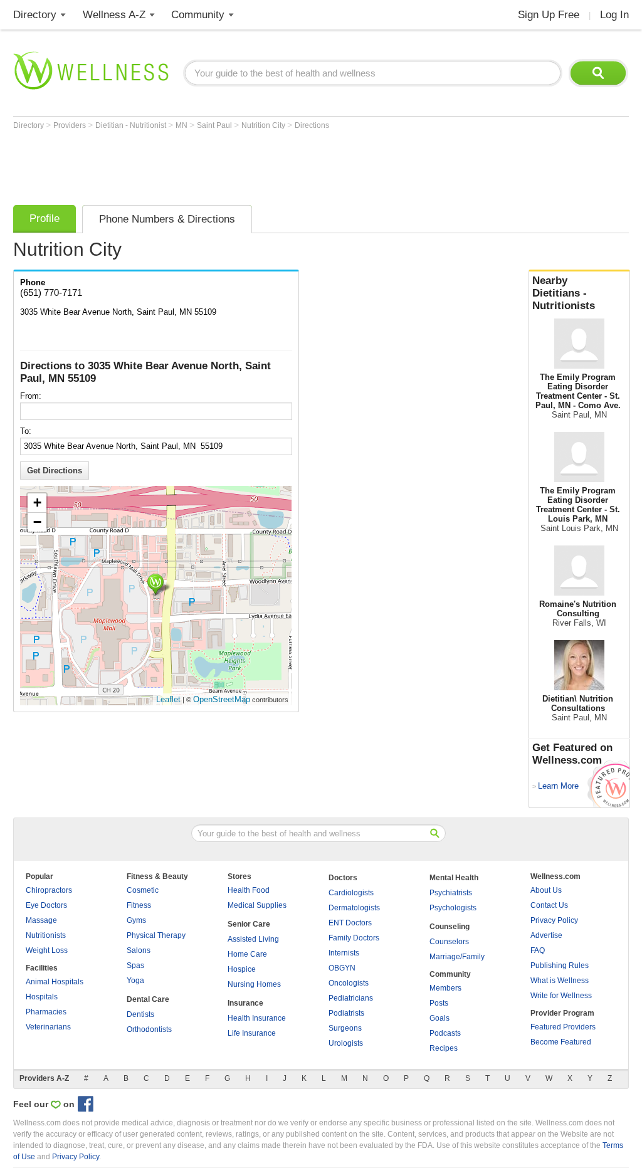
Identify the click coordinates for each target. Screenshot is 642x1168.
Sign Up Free (548, 15)
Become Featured (560, 1042)
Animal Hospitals (54, 981)
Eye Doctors (46, 905)
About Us (546, 890)
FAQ (537, 950)
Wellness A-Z (114, 15)
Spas (135, 965)
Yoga (135, 980)
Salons (138, 950)
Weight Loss (47, 950)
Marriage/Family (457, 956)
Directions (312, 125)
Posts (438, 1003)
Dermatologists (354, 907)
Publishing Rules (559, 965)
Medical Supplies (257, 905)
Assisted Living (253, 939)
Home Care (247, 954)
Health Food (249, 890)
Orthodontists (149, 1029)
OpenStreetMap (221, 699)
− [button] (37, 522)
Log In (614, 15)
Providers (70, 125)
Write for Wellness (561, 995)
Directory (34, 15)
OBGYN (342, 968)
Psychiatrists (450, 892)
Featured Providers (563, 1027)
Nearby (563, 293)
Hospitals (42, 996)
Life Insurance (252, 1033)
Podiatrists (346, 1013)
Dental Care (148, 999)
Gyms (136, 920)
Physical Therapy (156, 935)
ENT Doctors (350, 922)
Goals (439, 1018)
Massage (41, 920)
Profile (44, 218)
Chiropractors (49, 890)
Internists (344, 953)
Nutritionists (46, 935)
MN (182, 125)
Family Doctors (354, 938)
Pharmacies (46, 1012)
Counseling (449, 926)
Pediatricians (351, 998)
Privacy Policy (554, 920)
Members (445, 988)
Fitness (139, 905)
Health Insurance (257, 1018)
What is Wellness (559, 980)
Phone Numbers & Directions (167, 219)
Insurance (245, 1003)
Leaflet (168, 699)
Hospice (242, 969)
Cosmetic (143, 890)
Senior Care (249, 924)
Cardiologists (351, 892)
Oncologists (349, 983)
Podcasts (445, 1033)
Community (197, 15)
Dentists (140, 1014)
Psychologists (452, 907)
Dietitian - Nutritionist (131, 125)
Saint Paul (215, 125)
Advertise (546, 935)
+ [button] (37, 502)
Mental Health (453, 877)
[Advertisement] (241, 164)
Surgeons (345, 1028)
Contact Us (549, 905)
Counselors (449, 941)
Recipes (443, 1048)
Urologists (346, 1043)
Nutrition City (264, 125)
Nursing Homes (254, 984)
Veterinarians (48, 1027)
